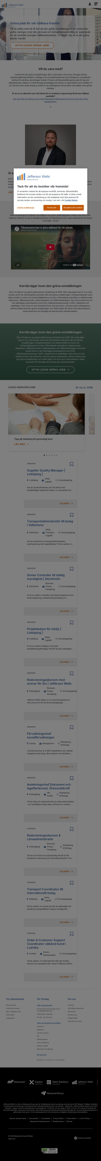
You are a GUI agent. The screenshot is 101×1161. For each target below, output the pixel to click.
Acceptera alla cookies (73, 208)
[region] (50, 191)
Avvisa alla (51, 208)
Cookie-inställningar (25, 208)
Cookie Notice (71, 200)
